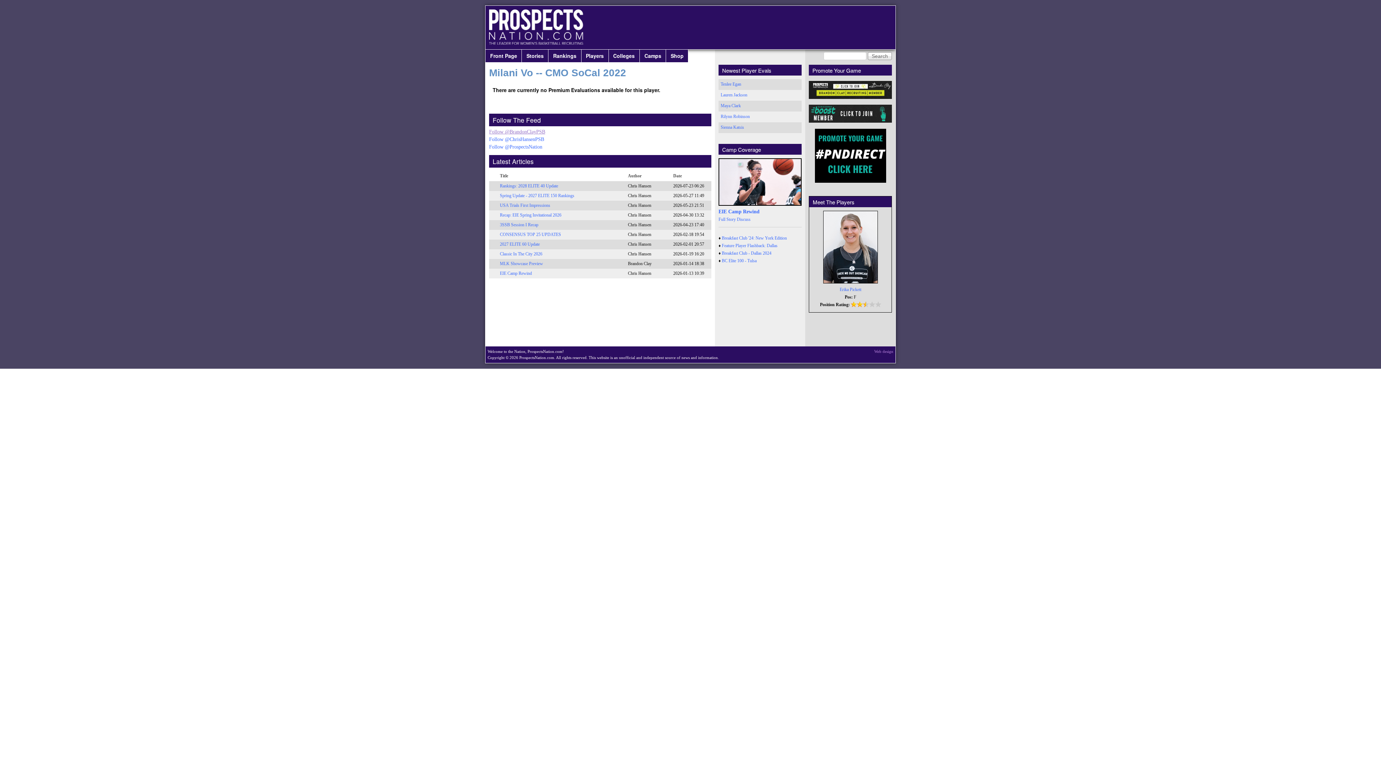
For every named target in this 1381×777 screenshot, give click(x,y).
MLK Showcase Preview (521, 263)
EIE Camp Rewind (516, 273)
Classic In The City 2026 (521, 253)
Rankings (564, 55)
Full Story (727, 219)
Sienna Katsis (732, 127)
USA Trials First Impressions (525, 205)
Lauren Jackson (734, 94)
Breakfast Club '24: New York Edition (754, 238)
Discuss (744, 219)
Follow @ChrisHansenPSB (516, 139)
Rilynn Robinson (735, 116)
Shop (677, 55)
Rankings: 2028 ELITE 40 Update (529, 185)
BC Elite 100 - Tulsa (739, 260)
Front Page (503, 55)
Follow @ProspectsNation (515, 147)
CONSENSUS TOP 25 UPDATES (530, 234)
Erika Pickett (850, 289)
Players (595, 55)
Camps (652, 55)
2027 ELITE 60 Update (520, 244)
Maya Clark (731, 105)
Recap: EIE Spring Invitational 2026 (530, 215)
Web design (883, 351)
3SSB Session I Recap (519, 224)
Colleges (624, 55)
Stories (535, 55)
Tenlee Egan (731, 84)
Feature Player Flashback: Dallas (750, 245)
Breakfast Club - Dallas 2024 (746, 253)
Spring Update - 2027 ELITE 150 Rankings (537, 195)
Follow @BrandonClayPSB (517, 132)
